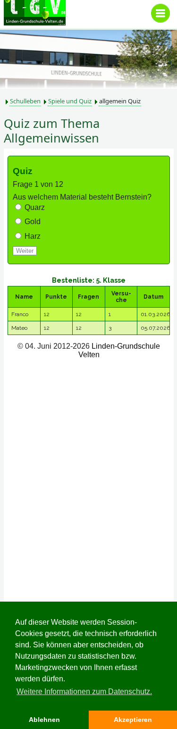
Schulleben (25, 101)
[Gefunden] (162, 714)
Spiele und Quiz (70, 101)
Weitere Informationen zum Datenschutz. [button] (84, 691)
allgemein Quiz (120, 101)
